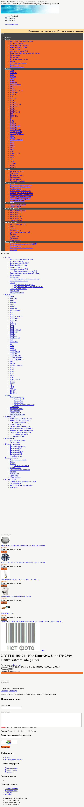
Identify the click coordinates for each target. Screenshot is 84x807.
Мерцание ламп (15, 49)
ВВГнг (12, 88)
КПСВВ (13, 124)
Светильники (15, 55)
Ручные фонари (15, 189)
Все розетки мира (16, 43)
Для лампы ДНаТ (16, 216)
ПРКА (12, 155)
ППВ (11, 151)
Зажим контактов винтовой (20, 232)
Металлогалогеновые (18, 204)
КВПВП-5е (14, 116)
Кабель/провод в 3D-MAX (19, 45)
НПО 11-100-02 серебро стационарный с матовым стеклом (23, 545)
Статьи (7, 39)
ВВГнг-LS (13, 94)
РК (11, 159)
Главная (4, 621)
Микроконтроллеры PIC (19, 51)
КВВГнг (13, 102)
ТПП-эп (13, 163)
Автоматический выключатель (21, 41)
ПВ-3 (12, 143)
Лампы (7, 169)
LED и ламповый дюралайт (20, 199)
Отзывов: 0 (6, 689)
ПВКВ (12, 145)
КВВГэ (12, 108)
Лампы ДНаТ (19, 399)
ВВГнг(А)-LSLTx (16, 90)
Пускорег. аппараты (12, 208)
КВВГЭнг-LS (15, 112)
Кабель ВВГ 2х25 (7, 613)
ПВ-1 (12, 142)
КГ (11, 118)
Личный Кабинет (11, 789)
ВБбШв (12, 81)
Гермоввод (14, 238)
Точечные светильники (18, 63)
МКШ (12, 136)
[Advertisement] (12, 512)
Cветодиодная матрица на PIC (25, 271)
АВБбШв (13, 73)
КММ (12, 122)
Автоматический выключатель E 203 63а (16, 596)
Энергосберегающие (17, 181)
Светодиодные (15, 179)
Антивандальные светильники (21, 193)
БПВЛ (12, 79)
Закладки (8, 793)
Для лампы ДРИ (16, 218)
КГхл (12, 120)
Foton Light (17, 665)
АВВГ (12, 75)
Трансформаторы (16, 220)
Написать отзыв (18, 689)
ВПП (11, 96)
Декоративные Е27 (21, 422)
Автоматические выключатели (21, 248)
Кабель (7, 69)
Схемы (12, 61)
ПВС (11, 147)
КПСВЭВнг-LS (15, 130)
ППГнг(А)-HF (15, 153)
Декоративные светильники (20, 187)
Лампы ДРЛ (18, 403)
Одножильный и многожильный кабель (24, 53)
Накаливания (15, 177)
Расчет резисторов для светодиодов (27, 279)
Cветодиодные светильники (20, 197)
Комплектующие (11, 222)
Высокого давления (17, 171)
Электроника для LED (18, 224)
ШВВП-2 (13, 167)
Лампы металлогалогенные (24, 405)
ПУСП (12, 157)
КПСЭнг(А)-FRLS (17, 134)
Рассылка (8, 795)
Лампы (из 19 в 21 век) (18, 47)
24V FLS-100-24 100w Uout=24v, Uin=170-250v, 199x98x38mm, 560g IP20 (36, 621)
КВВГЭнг (13, 110)
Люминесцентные (16, 175)
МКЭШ (12, 138)
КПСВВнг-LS (15, 126)
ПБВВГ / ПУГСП (16, 140)
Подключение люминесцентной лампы (28, 287)
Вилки (12, 226)
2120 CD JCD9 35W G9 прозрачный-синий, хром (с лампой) (23, 562)
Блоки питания (15, 240)
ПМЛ (12, 149)
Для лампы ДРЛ (16, 212)
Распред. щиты (10, 242)
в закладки (5, 681)
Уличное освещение (17, 201)
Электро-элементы (17, 67)
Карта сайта (9, 772)
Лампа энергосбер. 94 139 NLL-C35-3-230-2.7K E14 (20, 579)
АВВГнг (13, 77)
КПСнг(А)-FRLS (16, 132)
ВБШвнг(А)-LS (15, 84)
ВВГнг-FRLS (14, 92)
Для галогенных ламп (18, 210)
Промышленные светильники (21, 185)
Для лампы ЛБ (15, 214)
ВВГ (11, 86)
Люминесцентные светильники (21, 195)
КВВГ (12, 100)
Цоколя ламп (14, 65)
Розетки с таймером (21, 466)
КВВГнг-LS (14, 106)
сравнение (5, 683)
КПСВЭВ (13, 128)
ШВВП (12, 165)
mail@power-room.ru (11, 24)
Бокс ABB (13, 250)
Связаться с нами (11, 768)
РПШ (12, 161)
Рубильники (14, 236)
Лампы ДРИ (18, 401)
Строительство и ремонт (19, 59)
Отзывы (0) (13, 691)
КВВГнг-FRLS (15, 104)
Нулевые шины (15, 230)
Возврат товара (11, 770)
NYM (12, 71)
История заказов (11, 791)
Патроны (13, 234)
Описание (4, 691)
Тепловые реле (15, 246)
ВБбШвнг (13, 82)
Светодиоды (14, 57)
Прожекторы (10, 202)
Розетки (13, 228)
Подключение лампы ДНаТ (24, 285)
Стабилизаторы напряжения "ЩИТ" (23, 244)
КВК (11, 114)
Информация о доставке (14, 759)
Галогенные (14, 173)
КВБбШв (13, 98)
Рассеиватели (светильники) (20, 191)
